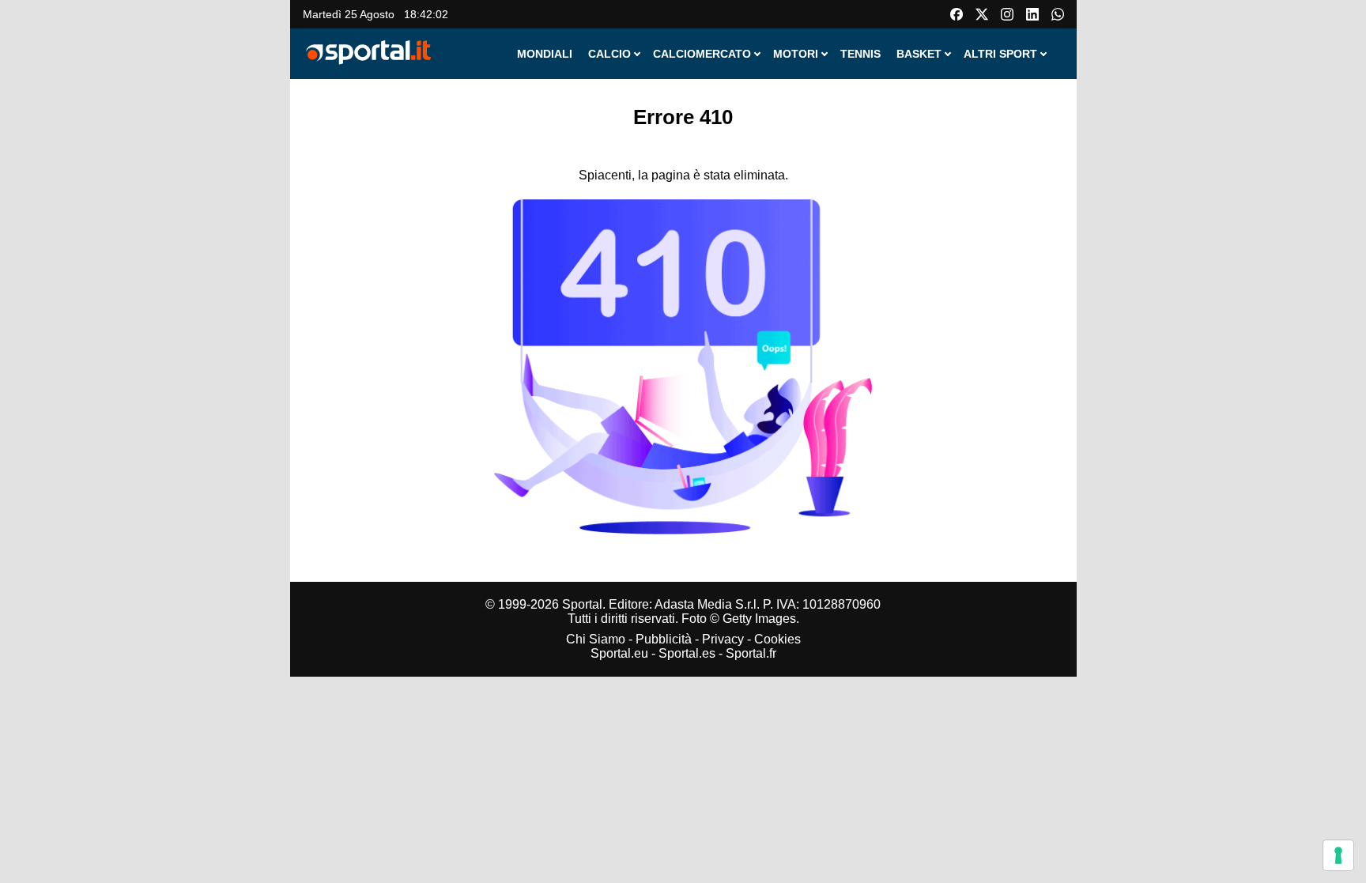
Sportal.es (686, 653)
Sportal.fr (751, 653)
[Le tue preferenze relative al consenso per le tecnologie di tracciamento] (1338, 855)
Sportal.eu (619, 653)
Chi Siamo (595, 639)
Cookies (777, 639)
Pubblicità (664, 639)
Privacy (723, 639)
